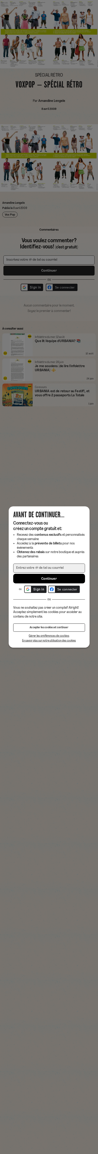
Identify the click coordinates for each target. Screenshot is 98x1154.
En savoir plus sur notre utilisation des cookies (49, 640)
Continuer (49, 579)
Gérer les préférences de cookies (49, 635)
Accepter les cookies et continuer (49, 627)
